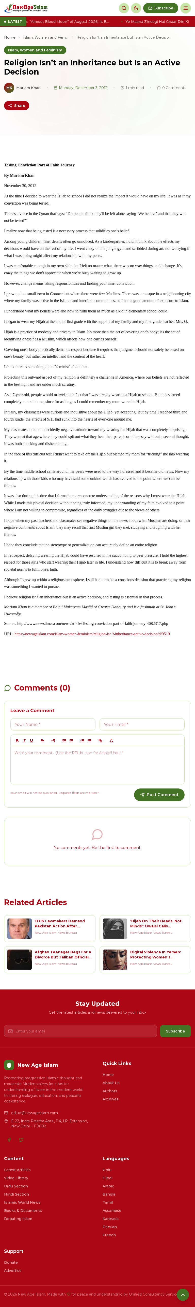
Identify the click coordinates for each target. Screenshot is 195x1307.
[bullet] (89, 741)
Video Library (16, 1178)
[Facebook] (9, 1140)
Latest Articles (17, 1170)
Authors (110, 1091)
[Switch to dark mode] (136, 8)
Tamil (108, 1202)
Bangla (109, 1194)
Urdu (107, 1170)
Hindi (107, 1178)
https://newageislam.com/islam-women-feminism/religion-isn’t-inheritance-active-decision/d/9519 (92, 634)
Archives (111, 1099)
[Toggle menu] (185, 8)
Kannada (111, 1218)
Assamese (112, 1210)
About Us (111, 1083)
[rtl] (53, 741)
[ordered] (82, 741)
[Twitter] (21, 1140)
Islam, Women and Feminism (46, 37)
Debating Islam (18, 1218)
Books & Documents (23, 1210)
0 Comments (174, 87)
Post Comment (162, 794)
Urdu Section (16, 1186)
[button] (42, 741)
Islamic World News (22, 1202)
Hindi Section (16, 1194)
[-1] (64, 741)
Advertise (13, 1270)
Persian (110, 1227)
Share (19, 105)
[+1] (71, 741)
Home (9, 37)
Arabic (108, 1186)
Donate (11, 1262)
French (109, 1235)
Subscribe (175, 1031)
